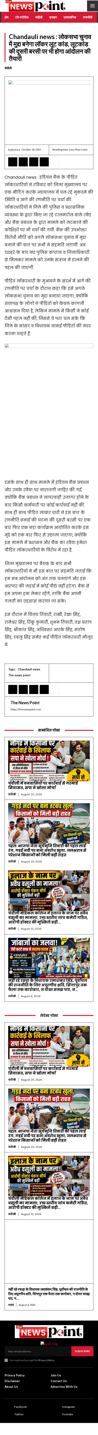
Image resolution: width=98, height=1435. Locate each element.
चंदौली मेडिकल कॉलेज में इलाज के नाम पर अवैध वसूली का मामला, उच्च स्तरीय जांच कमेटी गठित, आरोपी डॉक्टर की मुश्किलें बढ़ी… (48, 918)
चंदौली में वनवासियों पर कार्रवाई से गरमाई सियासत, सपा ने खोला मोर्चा (43, 785)
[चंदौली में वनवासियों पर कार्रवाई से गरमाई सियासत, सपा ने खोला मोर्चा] (49, 761)
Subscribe (82, 1351)
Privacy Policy (46, 1360)
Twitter (19, 1414)
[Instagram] (56, 1407)
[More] (55, 161)
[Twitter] (23, 161)
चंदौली (8, 68)
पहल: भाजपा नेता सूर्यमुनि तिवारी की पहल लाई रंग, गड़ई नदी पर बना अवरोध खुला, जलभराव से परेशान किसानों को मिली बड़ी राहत (47, 850)
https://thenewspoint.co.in (25, 709)
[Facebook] (12, 161)
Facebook (20, 1406)
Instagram (68, 1406)
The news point (19, 675)
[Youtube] (56, 1414)
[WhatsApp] (44, 161)
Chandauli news (29, 669)
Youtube (67, 1414)
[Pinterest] (33, 161)
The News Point (25, 702)
